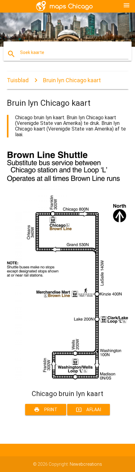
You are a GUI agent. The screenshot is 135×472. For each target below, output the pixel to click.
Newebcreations (86, 464)
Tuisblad (18, 80)
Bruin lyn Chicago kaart (72, 80)
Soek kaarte (32, 52)
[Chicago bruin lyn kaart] (67, 378)
